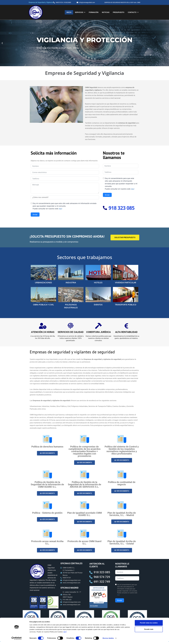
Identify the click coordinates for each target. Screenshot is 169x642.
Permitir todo (148, 629)
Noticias (105, 12)
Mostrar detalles (108, 638)
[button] (2, 43)
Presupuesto (118, 12)
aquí (65, 632)
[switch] (60, 638)
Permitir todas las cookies (149, 623)
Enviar (35, 214)
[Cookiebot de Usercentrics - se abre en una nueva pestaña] (16, 638)
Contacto (132, 12)
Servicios (79, 12)
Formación (93, 12)
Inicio (69, 12)
